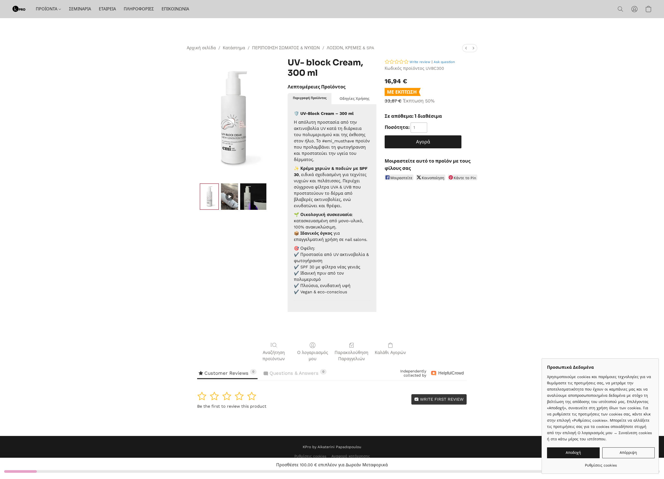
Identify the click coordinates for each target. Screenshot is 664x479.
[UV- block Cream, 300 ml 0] (209, 196)
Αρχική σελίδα (201, 47)
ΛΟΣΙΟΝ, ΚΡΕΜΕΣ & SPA (350, 47)
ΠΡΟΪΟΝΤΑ (47, 8)
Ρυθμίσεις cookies (310, 456)
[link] (601, 463)
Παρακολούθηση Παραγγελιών (351, 355)
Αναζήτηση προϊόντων (273, 355)
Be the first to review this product (231, 406)
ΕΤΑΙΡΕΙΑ (107, 8)
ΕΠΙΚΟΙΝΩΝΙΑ (175, 8)
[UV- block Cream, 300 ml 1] (229, 196)
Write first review (441, 399)
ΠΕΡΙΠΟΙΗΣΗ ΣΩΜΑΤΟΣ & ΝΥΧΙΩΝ (286, 47)
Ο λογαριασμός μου (312, 355)
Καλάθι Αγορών (390, 352)
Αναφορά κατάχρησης (350, 456)
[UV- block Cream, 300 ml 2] (253, 196)
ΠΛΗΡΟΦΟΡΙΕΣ (139, 8)
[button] (18, 9)
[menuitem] (466, 48)
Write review (420, 62)
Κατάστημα (234, 47)
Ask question (444, 62)
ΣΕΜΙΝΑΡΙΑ (80, 8)
